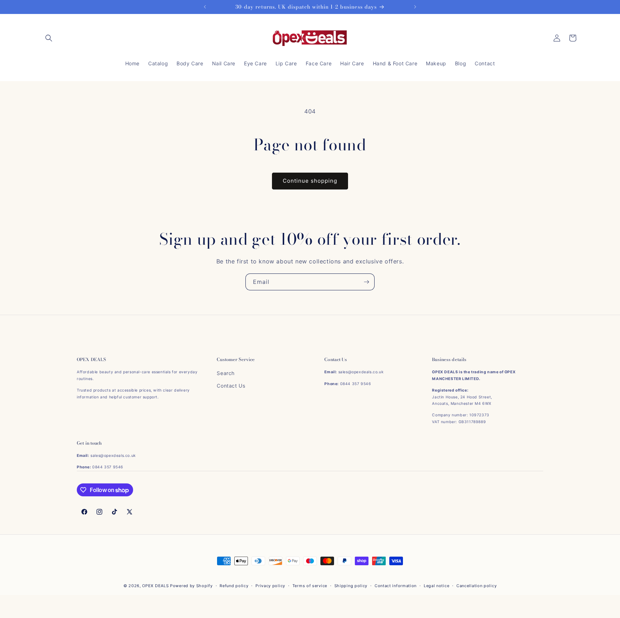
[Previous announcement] (205, 7)
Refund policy (234, 585)
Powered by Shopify (191, 585)
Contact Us (231, 386)
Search (226, 373)
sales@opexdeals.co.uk (361, 372)
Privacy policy (270, 585)
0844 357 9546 (355, 383)
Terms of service (309, 585)
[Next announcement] (415, 7)
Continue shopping (310, 180)
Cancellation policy (476, 585)
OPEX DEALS (155, 585)
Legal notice (436, 585)
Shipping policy (351, 585)
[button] (49, 38)
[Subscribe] (366, 281)
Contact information (396, 585)
